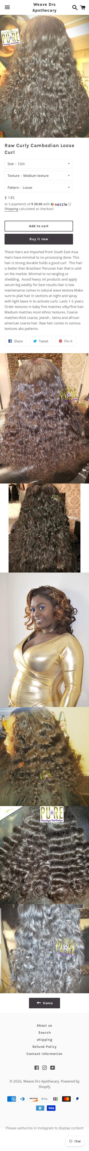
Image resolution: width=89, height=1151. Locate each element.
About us (44, 1025)
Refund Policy (44, 1047)
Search (44, 1032)
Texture (13, 175)
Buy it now (38, 239)
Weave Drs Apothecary (44, 7)
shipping (44, 1040)
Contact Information (44, 1054)
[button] (39, 204)
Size (11, 163)
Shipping (11, 209)
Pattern (13, 187)
